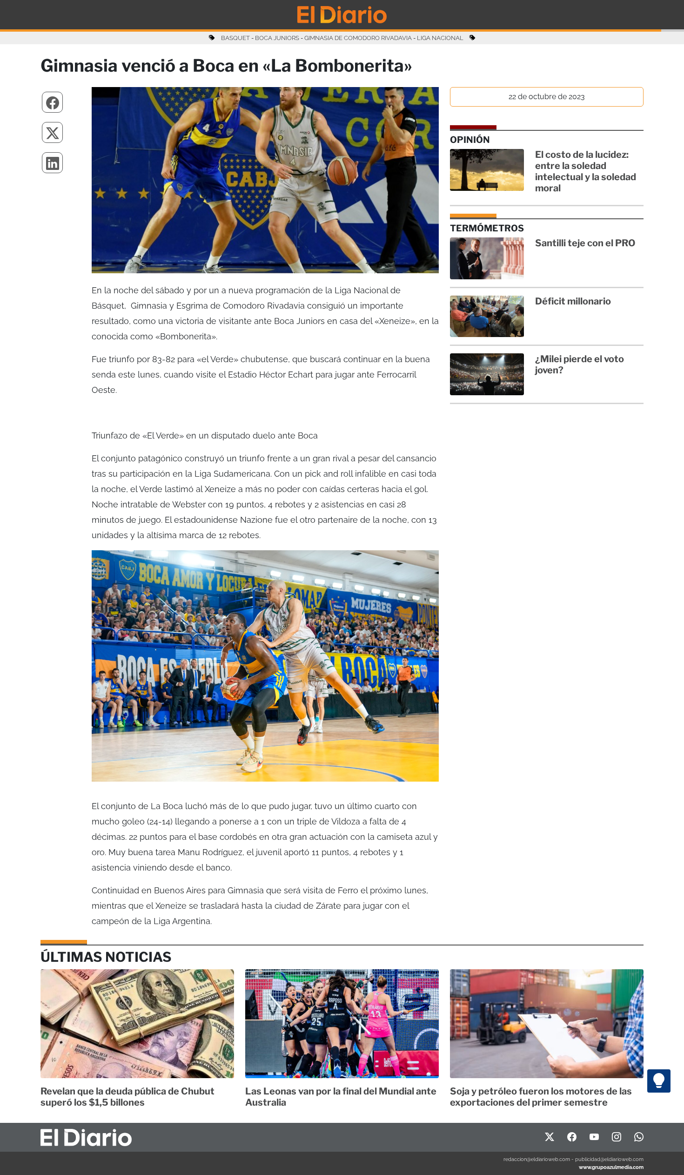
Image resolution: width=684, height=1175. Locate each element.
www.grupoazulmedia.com (611, 1167)
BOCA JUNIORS (277, 37)
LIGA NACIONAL (440, 37)
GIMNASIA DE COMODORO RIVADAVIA (358, 37)
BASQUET (235, 37)
